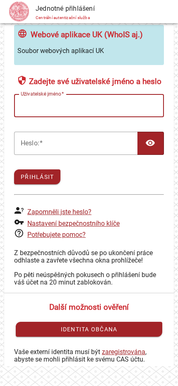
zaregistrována (123, 352)
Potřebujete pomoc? (56, 235)
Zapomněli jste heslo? (59, 212)
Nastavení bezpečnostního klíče (73, 223)
